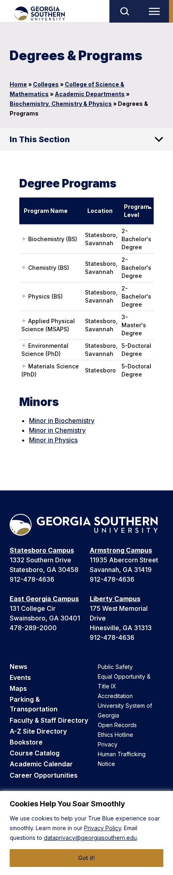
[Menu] (156, 11)
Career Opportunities (44, 775)
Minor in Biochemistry (62, 420)
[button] (23, 239)
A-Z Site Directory (38, 731)
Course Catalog (35, 753)
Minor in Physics (53, 440)
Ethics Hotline (115, 734)
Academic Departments (90, 93)
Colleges (46, 84)
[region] (86, 833)
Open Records (117, 724)
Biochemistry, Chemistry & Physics (61, 103)
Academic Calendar (41, 764)
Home (18, 84)
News (18, 667)
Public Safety (115, 666)
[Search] (124, 11)
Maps (18, 688)
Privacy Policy (102, 828)
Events (20, 677)
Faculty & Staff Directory (49, 720)
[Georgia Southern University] (39, 13)
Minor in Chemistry (57, 430)
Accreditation (115, 695)
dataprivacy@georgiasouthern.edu (90, 837)
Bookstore (26, 742)
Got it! (86, 857)
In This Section (40, 139)
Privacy (107, 744)
